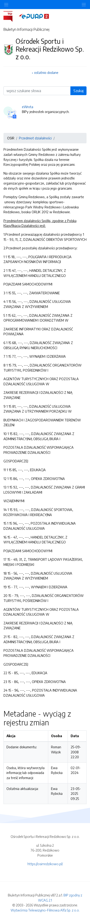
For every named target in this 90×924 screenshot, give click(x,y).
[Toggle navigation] (83, 4)
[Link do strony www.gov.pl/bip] (10, 16)
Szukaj (78, 90)
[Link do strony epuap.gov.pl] (34, 16)
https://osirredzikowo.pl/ (45, 864)
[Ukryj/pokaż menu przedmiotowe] (6, 4)
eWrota (27, 107)
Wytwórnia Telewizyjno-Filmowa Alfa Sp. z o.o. (45, 910)
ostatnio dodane (46, 72)
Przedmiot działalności (35, 138)
